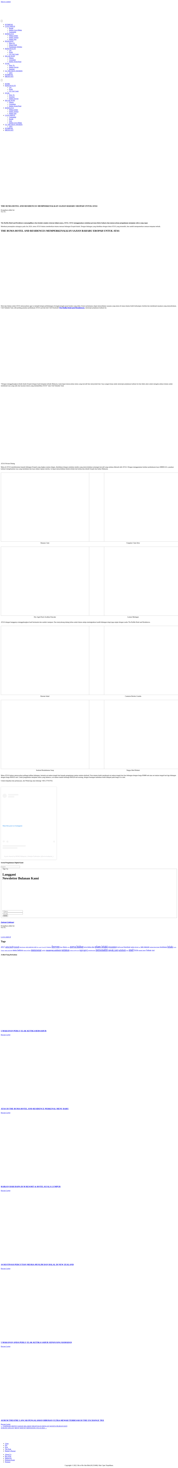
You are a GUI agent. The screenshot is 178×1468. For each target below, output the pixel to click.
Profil (11, 52)
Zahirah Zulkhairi (7, 922)
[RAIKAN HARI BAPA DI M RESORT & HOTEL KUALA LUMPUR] (62, 1183)
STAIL (7, 63)
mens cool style (8, 950)
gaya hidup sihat (89, 947)
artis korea (22, 947)
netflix (44, 950)
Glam (7, 1443)
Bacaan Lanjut (5, 1035)
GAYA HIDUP (10, 26)
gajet (68, 947)
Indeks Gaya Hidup (15, 30)
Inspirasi (12, 69)
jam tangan (145, 947)
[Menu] (1, 21)
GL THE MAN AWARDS (13, 71)
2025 (10, 73)
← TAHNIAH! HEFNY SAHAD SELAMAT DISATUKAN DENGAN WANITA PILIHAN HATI (34, 1426)
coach (40, 947)
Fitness (11, 58)
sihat (127, 950)
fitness (65, 947)
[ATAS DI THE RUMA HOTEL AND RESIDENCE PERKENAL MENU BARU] (62, 1105)
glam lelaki (101, 946)
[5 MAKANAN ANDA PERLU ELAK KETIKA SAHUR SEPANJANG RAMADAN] (62, 1338)
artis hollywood (12, 947)
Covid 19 (44, 947)
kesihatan (163, 947)
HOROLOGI (9, 34)
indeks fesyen (134, 947)
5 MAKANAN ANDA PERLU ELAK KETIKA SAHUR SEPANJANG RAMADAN (36, 1342)
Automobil (12, 32)
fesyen (56, 946)
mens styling (27, 950)
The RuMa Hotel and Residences (72, 308)
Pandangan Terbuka (15, 47)
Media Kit (8, 1458)
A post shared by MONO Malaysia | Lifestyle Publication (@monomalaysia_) (28, 856)
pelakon (65, 950)
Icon (6, 1447)
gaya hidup (77, 946)
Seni (10, 121)
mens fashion (18, 950)
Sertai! (5, 915)
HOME (7, 84)
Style (136, 950)
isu (139, 947)
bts (37, 947)
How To (12, 65)
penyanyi (84, 950)
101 (10, 50)
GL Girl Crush (14, 54)
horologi (127, 947)
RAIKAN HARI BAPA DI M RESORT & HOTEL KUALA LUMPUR (31, 1186)
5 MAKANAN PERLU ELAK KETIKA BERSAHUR (23, 1031)
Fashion (49, 947)
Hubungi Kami (10, 1460)
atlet (35, 947)
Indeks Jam (12, 39)
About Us (8, 1454)
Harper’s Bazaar (10, 1451)
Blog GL (12, 43)
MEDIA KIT (9, 76)
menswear (36, 949)
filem (61, 947)
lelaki (170, 946)
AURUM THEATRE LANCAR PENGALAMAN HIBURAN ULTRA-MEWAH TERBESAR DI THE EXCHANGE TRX (52, 1420)
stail (131, 949)
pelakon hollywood (74, 950)
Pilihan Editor (13, 36)
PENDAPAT (9, 41)
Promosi (7, 1462)
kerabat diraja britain (155, 947)
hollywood (120, 947)
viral (153, 950)
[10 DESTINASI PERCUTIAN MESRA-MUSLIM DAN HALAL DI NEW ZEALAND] (62, 1260)
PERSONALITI (10, 49)
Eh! (6, 1445)
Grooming (12, 60)
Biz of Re (8, 1456)
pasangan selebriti (53, 950)
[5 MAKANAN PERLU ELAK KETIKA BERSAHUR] (62, 1027)
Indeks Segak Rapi (15, 62)
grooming (112, 947)
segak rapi (113, 950)
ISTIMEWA (9, 24)
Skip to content (6, 2)
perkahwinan (91, 950)
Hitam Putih (13, 45)
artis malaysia (30, 947)
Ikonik (11, 28)
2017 (3, 947)
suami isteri (142, 950)
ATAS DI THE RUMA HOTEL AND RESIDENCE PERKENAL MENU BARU (35, 1109)
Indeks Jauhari (13, 37)
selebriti (122, 950)
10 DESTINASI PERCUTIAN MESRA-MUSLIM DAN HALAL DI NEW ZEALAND (37, 1264)
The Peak (8, 1449)
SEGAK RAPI (10, 56)
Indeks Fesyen (13, 67)
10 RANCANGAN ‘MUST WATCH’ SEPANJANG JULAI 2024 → (24, 1428)
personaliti (102, 949)
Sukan (148, 950)
